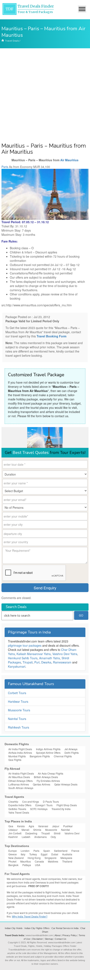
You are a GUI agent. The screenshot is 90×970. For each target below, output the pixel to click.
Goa (10, 826)
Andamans (40, 837)
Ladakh (26, 837)
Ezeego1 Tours (44, 805)
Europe (12, 850)
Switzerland (60, 850)
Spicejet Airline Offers (48, 752)
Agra (31, 826)
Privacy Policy (69, 935)
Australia (67, 854)
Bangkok (13, 865)
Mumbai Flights (17, 756)
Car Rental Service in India (64, 928)
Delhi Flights (71, 752)
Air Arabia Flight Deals (21, 773)
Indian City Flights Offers (37, 928)
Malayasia (66, 858)
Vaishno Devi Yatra (64, 654)
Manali (25, 829)
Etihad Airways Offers (20, 781)
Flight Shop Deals (67, 805)
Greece (12, 854)
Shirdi (57, 833)
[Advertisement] (45, 95)
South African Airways (20, 788)
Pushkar (68, 826)
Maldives (53, 861)
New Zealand (16, 858)
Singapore (51, 858)
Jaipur (55, 826)
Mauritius (25, 861)
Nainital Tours (17, 719)
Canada (39, 861)
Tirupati (28, 662)
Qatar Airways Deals (65, 784)
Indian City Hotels (14, 928)
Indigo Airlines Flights (48, 749)
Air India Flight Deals (20, 749)
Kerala (21, 826)
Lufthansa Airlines (18, 784)
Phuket (12, 861)
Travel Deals (12, 40)
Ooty (53, 837)
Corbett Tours (17, 693)
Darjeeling (31, 833)
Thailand (67, 861)
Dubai (54, 854)
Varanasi (43, 826)
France (75, 850)
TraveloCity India (61, 809)
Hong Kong (34, 858)
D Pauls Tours (51, 801)
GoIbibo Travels (17, 809)
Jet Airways (70, 749)
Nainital (65, 829)
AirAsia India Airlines (20, 752)
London (25, 850)
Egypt (44, 854)
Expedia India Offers (19, 805)
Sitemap (49, 939)
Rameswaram (62, 662)
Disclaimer (37, 939)
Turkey (33, 854)
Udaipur (13, 829)
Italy (23, 854)
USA (37, 865)
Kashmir (13, 837)
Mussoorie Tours (19, 710)
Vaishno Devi (72, 833)
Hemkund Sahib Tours (22, 658)
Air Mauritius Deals (19, 777)
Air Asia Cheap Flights (50, 773)
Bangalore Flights (40, 756)
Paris (4, 167)
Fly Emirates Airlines (48, 781)
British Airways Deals (46, 777)
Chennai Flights (63, 756)
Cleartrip (13, 801)
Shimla (37, 829)
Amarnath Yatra (49, 658)
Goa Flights (14, 760)
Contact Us (60, 939)
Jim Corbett (14, 833)
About (57, 935)
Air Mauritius (69, 160)
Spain (46, 850)
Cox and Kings (30, 801)
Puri (37, 662)
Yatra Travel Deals (18, 812)
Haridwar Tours (18, 701)
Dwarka (46, 662)
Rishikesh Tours (18, 727)
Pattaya (26, 865)
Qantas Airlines (41, 784)
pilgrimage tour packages (24, 645)
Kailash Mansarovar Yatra (34, 654)
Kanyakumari (16, 666)
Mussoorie (51, 829)
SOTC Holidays (39, 809)
